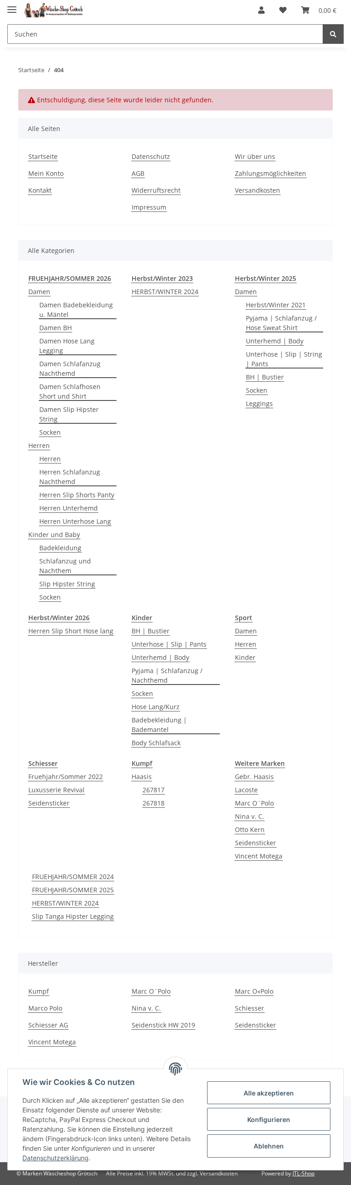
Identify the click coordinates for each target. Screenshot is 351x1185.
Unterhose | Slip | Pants (169, 644)
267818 (154, 803)
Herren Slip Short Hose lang (70, 631)
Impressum (149, 207)
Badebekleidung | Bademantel (159, 725)
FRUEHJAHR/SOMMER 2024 (73, 876)
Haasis (142, 776)
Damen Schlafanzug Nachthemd (70, 368)
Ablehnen (269, 1146)
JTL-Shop (303, 1173)
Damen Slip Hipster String (69, 414)
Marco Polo (45, 1008)
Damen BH (55, 327)
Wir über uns (255, 156)
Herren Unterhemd (68, 508)
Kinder (245, 657)
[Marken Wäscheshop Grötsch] (53, 10)
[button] (261, 10)
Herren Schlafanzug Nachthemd (69, 477)
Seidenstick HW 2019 (163, 1025)
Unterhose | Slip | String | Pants (284, 359)
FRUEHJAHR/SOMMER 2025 (73, 889)
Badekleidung (60, 547)
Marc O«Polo (254, 991)
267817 (154, 789)
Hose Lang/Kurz (156, 706)
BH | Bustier (265, 377)
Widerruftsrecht (156, 190)
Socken (50, 432)
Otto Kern (250, 829)
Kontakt (40, 190)
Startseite (43, 156)
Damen (39, 291)
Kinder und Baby (54, 534)
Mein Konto (46, 173)
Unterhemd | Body (274, 341)
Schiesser (249, 1008)
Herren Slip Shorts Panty (76, 494)
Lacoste (246, 789)
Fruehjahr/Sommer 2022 (65, 776)
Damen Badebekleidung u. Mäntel (76, 309)
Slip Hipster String (67, 583)
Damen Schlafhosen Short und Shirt (70, 391)
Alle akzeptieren (269, 1093)
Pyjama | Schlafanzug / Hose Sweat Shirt (281, 323)
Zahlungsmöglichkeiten (270, 173)
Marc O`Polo (254, 803)
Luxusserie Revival (56, 789)
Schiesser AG (48, 1025)
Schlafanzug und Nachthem (65, 566)
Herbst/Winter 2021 (276, 304)
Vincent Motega (258, 856)
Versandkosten (257, 190)
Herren (39, 445)
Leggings (259, 403)
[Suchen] (333, 34)
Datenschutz (151, 156)
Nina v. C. (249, 816)
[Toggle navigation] (11, 5)
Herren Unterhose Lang (75, 521)
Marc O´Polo (151, 991)
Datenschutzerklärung (55, 1158)
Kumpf (38, 991)
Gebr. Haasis (254, 776)
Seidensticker (48, 803)
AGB (138, 173)
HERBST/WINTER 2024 (165, 291)
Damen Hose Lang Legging (67, 346)
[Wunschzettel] (283, 10)
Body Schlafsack (156, 742)
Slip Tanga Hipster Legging (73, 916)
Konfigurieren (268, 1119)
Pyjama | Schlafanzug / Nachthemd (167, 675)
